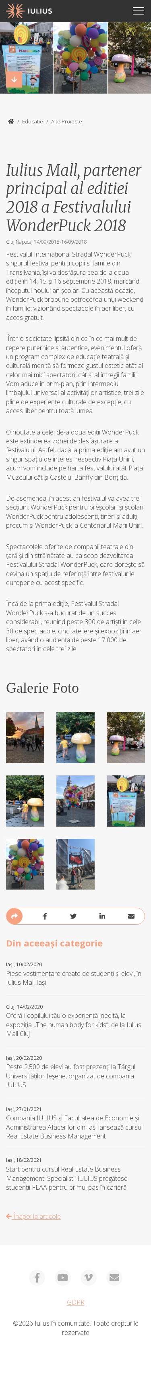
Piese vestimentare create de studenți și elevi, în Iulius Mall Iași (73, 974)
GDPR (76, 1302)
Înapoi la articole (36, 1216)
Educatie (32, 121)
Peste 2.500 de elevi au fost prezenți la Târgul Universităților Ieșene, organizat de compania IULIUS (70, 1072)
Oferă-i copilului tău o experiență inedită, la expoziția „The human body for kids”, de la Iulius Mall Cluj (73, 1021)
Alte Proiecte (66, 121)
